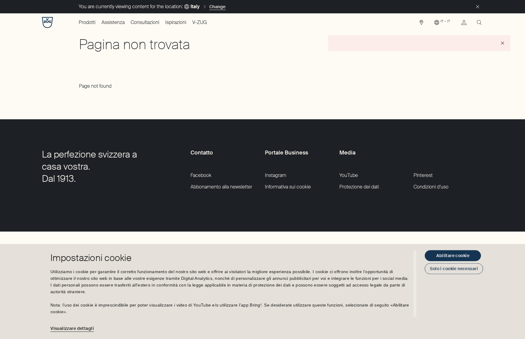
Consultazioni (145, 22)
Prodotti (87, 22)
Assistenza (113, 22)
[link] (421, 24)
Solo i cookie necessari (454, 268)
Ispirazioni (175, 22)
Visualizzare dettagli (72, 328)
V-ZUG (199, 22)
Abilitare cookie (452, 255)
